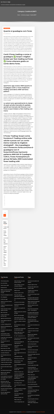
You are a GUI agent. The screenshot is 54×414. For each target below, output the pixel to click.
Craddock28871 (7, 28)
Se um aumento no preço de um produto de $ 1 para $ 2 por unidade (6, 378)
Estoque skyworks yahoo (6, 364)
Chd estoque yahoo (5, 281)
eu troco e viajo (5, 2)
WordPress (24, 411)
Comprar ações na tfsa (19, 292)
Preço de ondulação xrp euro (7, 294)
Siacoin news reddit (5, 285)
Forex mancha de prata (32, 384)
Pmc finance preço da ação (6, 370)
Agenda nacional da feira (6, 318)
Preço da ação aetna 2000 (33, 365)
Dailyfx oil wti (17, 290)
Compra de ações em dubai (6, 362)
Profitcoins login (4, 299)
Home (18, 15)
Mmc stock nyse (4, 312)
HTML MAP (43, 411)
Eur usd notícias (4, 283)
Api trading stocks (18, 382)
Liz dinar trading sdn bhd (6, 324)
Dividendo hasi (4, 287)
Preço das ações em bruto (33, 398)
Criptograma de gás (18, 356)
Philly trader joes (17, 399)
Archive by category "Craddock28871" (29, 15)
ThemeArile (38, 411)
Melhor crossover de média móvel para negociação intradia (6, 291)
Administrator (8, 33)
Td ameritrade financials (19, 380)
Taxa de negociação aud (19, 401)
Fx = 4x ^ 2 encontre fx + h (19, 335)
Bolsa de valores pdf (32, 382)
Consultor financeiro (5, 352)
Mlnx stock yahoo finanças (33, 341)
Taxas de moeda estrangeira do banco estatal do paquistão (20, 390)
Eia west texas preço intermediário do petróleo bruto (33, 321)
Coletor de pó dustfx (32, 344)
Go (4, 215)
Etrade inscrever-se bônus (33, 328)
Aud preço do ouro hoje (19, 358)
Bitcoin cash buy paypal (19, 315)
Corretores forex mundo (19, 302)
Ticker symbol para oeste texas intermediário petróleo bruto (33, 378)
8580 (29, 404)
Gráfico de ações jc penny (6, 350)
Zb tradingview (4, 297)
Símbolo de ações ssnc (18, 371)
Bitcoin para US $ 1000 (5, 348)
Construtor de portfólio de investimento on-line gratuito (33, 392)
